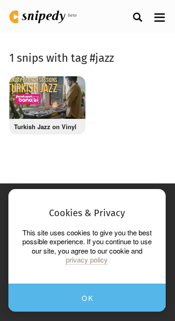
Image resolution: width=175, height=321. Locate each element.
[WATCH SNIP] (71, 88)
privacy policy (87, 259)
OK (87, 298)
